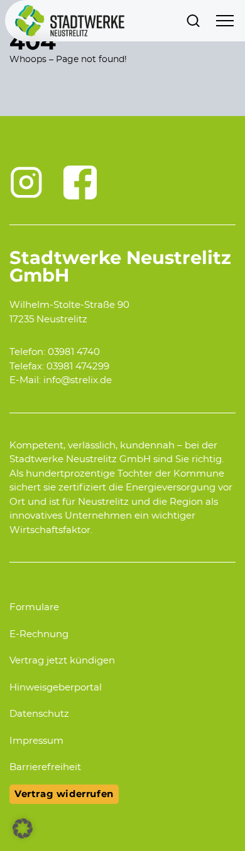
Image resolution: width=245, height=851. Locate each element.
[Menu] (225, 20)
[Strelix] (69, 20)
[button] (22, 828)
